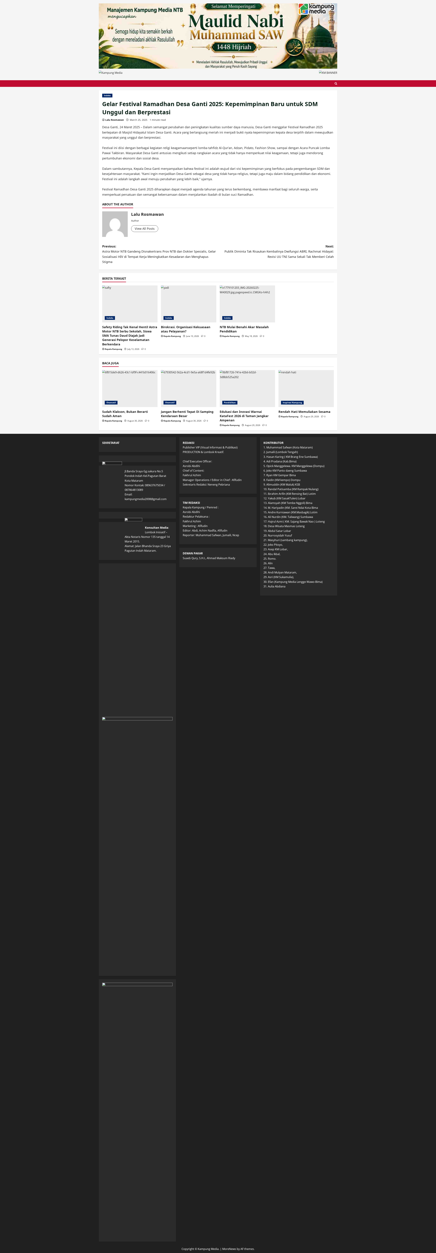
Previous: (159, 254)
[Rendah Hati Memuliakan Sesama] (306, 388)
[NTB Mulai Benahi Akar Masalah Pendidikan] (247, 303)
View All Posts (145, 229)
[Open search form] (336, 83)
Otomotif (111, 402)
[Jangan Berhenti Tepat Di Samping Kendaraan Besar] (188, 388)
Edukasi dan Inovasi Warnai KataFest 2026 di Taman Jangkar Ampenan (244, 416)
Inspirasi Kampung (292, 402)
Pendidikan (230, 402)
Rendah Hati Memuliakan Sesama (304, 412)
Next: (279, 251)
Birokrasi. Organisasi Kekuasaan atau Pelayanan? (185, 329)
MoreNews (229, 1249)
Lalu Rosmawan (114, 119)
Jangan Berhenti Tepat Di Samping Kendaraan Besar (187, 414)
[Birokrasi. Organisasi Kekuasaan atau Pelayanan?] (188, 303)
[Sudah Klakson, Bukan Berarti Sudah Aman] (130, 388)
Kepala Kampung (113, 349)
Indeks (107, 95)
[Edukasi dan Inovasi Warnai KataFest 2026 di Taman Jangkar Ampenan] (247, 388)
